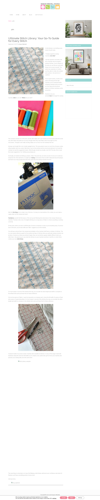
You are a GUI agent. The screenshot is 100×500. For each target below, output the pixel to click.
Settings (80, 497)
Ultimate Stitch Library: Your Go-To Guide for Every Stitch (33, 39)
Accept (63, 497)
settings (54, 498)
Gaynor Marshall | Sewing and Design (50, 6)
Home (9, 21)
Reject (71, 497)
